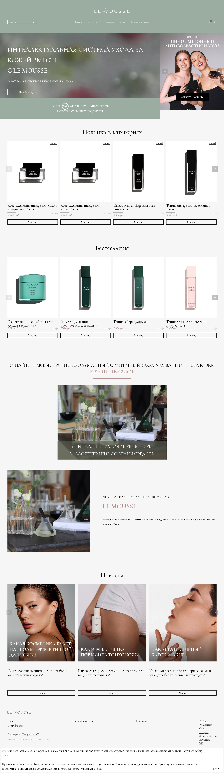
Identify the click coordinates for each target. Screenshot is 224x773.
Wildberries (205, 724)
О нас (122, 21)
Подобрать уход (28, 92)
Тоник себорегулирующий (133, 321)
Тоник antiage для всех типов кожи (188, 207)
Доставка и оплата (140, 21)
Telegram (27, 734)
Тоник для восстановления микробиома (186, 323)
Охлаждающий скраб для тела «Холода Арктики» (30, 323)
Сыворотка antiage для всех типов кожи (134, 207)
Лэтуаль (203, 732)
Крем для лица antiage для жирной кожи (80, 207)
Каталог (110, 21)
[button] (219, 71)
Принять (216, 768)
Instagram (204, 739)
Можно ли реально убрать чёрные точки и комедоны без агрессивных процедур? (180, 672)
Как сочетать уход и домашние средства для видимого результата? (111, 672)
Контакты (141, 721)
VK (201, 743)
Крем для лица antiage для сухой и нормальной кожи (32, 207)
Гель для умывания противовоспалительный (78, 323)
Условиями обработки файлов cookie (80, 768)
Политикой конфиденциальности (39, 768)
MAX (36, 734)
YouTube (204, 721)
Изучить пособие (112, 371)
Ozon (202, 728)
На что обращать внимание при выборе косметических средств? (36, 672)
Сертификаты (15, 725)
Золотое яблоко (208, 736)
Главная (78, 21)
